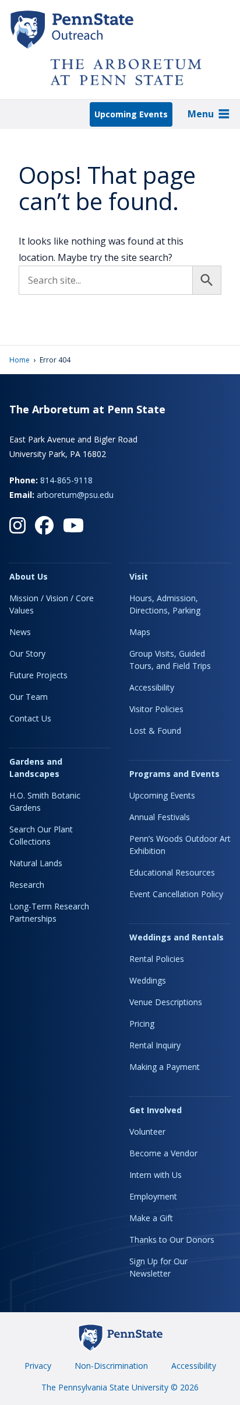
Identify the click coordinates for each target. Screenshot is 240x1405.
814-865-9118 (66, 480)
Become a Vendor (163, 1153)
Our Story (27, 653)
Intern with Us (155, 1174)
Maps (139, 631)
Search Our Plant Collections (41, 835)
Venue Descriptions (165, 1001)
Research (26, 884)
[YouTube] (73, 525)
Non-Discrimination (111, 1365)
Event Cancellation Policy (176, 894)
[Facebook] (44, 525)
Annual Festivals (159, 816)
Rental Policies (156, 958)
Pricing (141, 1023)
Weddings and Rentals (176, 937)
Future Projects (38, 675)
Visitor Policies (156, 708)
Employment (153, 1196)
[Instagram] (17, 525)
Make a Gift (151, 1217)
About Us (28, 576)
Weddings (147, 980)
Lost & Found (155, 730)
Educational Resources (172, 872)
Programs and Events (174, 773)
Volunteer (147, 1131)
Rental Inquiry (155, 1045)
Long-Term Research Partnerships (49, 912)
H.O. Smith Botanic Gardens (44, 801)
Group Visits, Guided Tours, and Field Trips (170, 659)
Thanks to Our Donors (171, 1239)
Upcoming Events (131, 114)
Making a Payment (164, 1066)
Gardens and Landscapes (35, 767)
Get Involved (155, 1109)
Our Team (28, 696)
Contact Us (30, 718)
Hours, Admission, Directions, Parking (164, 604)
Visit (138, 576)
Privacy (37, 1365)
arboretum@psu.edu (75, 494)
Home (19, 360)
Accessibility (151, 687)
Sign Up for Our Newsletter (158, 1267)
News (20, 631)
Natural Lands (35, 863)
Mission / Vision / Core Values (51, 604)
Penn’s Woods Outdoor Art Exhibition (180, 844)
